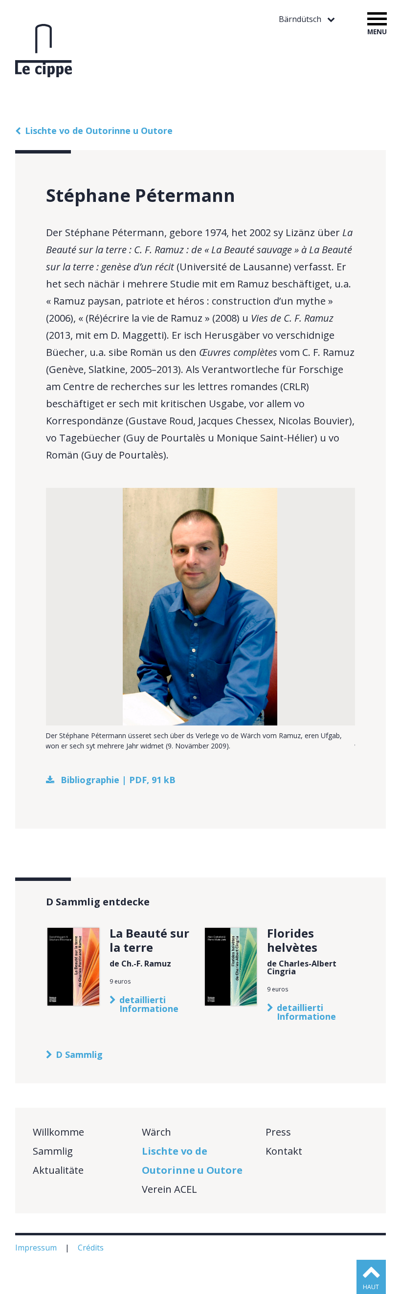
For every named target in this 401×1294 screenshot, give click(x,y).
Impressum (37, 1247)
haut (371, 1287)
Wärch (156, 1132)
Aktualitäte (58, 1170)
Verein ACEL (169, 1189)
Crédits (92, 1247)
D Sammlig (79, 1054)
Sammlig (53, 1151)
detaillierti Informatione (148, 1004)
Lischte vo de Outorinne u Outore (99, 130)
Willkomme (58, 1132)
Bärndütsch (301, 19)
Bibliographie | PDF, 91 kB (118, 779)
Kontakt (284, 1151)
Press (278, 1132)
